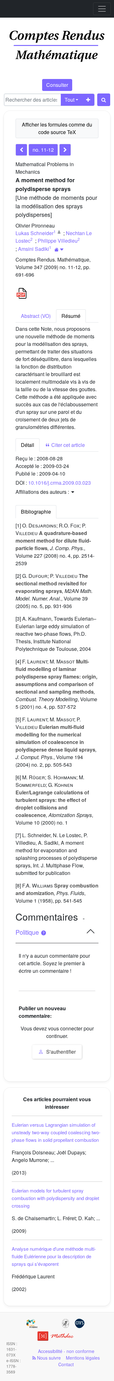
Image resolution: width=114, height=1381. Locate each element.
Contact (66, 1364)
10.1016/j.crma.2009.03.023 (59, 482)
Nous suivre (48, 1358)
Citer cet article (67, 444)
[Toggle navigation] (102, 9)
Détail (27, 444)
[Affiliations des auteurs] (59, 249)
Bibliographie (36, 511)
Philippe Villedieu (58, 240)
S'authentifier (60, 1051)
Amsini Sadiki (33, 248)
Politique (28, 932)
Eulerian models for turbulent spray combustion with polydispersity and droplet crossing (55, 1198)
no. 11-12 (43, 149)
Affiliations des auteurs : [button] (43, 491)
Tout (69, 99)
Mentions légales (83, 1358)
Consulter (57, 84)
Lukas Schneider (35, 233)
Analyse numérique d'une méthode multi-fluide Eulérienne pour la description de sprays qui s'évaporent (54, 1256)
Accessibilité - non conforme (66, 1351)
